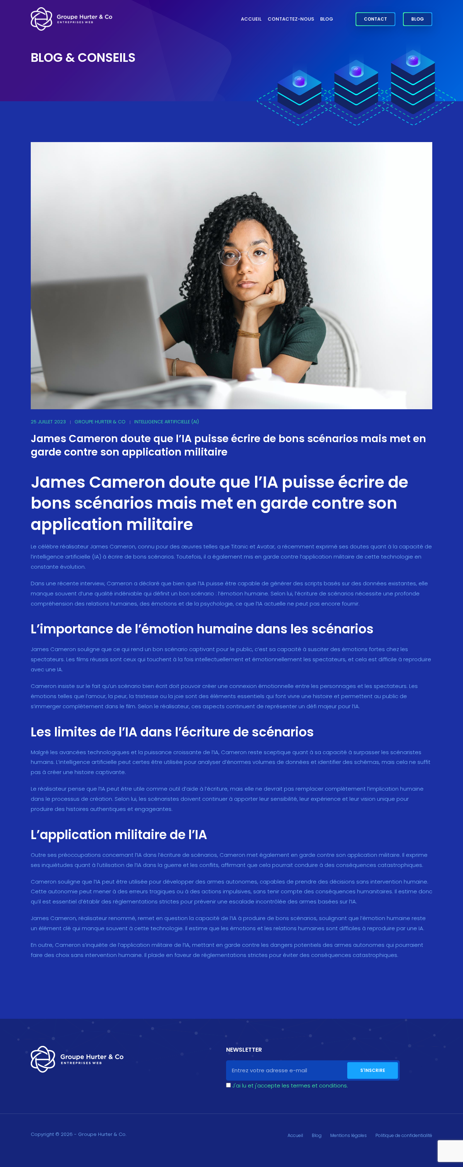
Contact (375, 19)
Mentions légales (348, 1135)
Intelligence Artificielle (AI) (166, 422)
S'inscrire (372, 1070)
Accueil (251, 19)
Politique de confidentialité (403, 1135)
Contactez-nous (291, 19)
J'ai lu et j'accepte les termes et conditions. (290, 1085)
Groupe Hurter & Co (100, 422)
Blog (326, 19)
